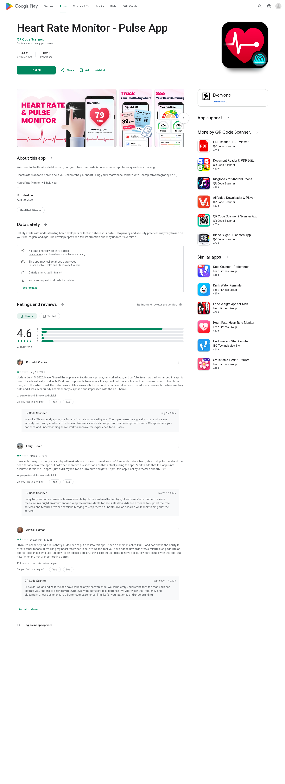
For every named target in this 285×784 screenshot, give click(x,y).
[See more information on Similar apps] (226, 257)
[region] (94, 54)
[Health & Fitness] (31, 210)
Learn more (35, 254)
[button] (66, 118)
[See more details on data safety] (30, 287)
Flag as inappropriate (34, 625)
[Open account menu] (278, 6)
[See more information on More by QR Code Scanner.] (256, 132)
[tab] (48, 6)
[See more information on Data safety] (45, 224)
